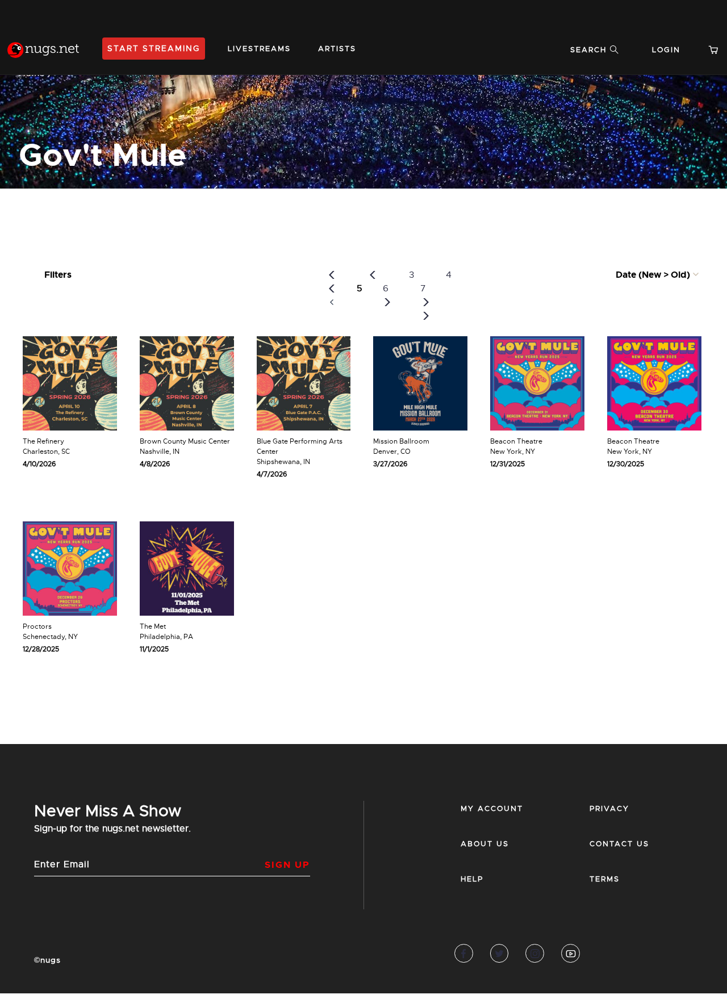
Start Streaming (153, 48)
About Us (485, 844)
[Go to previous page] (372, 275)
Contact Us (619, 844)
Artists (337, 48)
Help (472, 879)
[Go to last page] (426, 315)
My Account (492, 808)
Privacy (609, 808)
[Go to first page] (332, 288)
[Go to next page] (387, 302)
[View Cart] (718, 50)
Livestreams (259, 48)
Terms (605, 879)
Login (666, 50)
